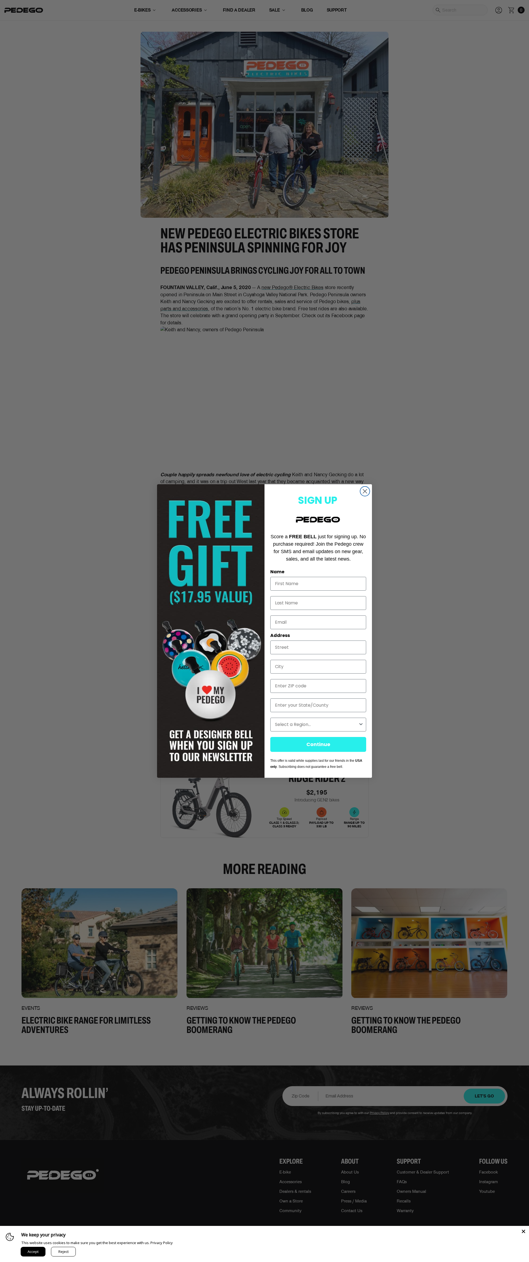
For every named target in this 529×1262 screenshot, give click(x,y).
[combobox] (316, 724)
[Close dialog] (365, 491)
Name (277, 572)
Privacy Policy (161, 1242)
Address (280, 635)
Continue (318, 744)
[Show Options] (361, 724)
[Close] (523, 1231)
